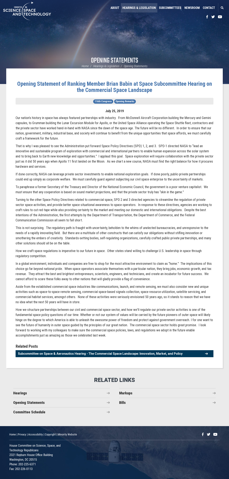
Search (222, 7)
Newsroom (192, 8)
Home (85, 66)
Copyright (50, 434)
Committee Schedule (29, 412)
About (115, 8)
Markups (125, 393)
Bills (122, 402)
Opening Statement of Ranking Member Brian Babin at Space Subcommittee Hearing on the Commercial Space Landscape (114, 87)
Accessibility (35, 434)
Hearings (20, 393)
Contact (209, 8)
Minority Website (67, 434)
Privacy (22, 434)
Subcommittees (170, 8)
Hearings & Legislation (139, 8)
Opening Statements (114, 60)
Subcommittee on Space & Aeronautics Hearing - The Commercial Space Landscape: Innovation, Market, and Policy (100, 353)
